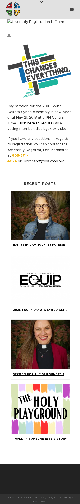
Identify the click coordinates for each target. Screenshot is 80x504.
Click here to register (36, 123)
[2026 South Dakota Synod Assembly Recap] (40, 280)
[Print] (11, 35)
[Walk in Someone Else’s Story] (40, 409)
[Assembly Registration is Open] (40, 21)
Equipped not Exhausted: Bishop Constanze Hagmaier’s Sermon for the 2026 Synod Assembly (41, 245)
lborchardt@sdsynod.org (43, 161)
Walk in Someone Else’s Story (40, 438)
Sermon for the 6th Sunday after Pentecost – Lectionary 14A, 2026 (41, 374)
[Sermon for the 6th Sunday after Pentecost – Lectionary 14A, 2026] (40, 344)
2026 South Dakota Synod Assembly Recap (41, 310)
